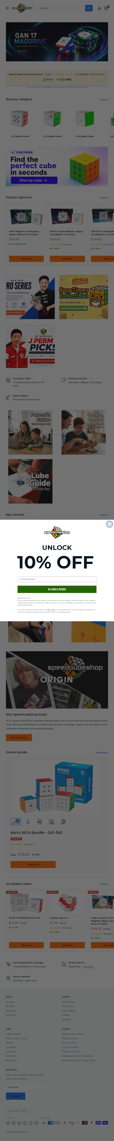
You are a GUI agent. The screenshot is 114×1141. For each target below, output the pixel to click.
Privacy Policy (51, 609)
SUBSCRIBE (57, 589)
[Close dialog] (109, 524)
